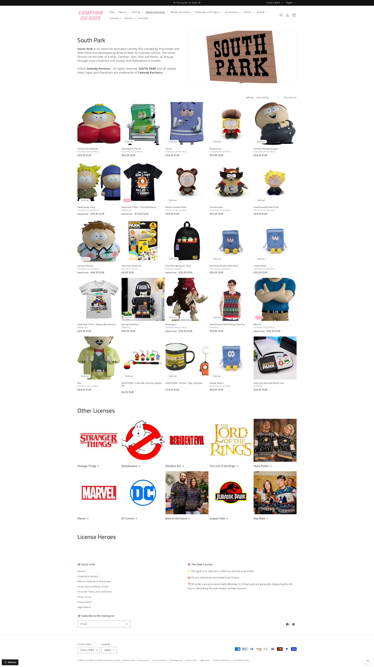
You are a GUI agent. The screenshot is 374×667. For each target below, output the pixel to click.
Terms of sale (191, 660)
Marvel (81, 518)
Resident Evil (173, 466)
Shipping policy (176, 660)
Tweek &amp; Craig (86, 207)
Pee (79, 383)
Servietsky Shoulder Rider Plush (224, 266)
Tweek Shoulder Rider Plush (266, 207)
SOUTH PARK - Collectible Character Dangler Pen (142, 384)
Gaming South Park (130, 324)
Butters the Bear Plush (176, 207)
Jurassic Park (217, 518)
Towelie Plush (260, 266)
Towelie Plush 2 (217, 383)
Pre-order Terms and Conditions (94, 591)
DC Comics (128, 518)
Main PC (257, 324)
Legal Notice (83, 607)
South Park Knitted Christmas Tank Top (227, 324)
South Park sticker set (132, 266)
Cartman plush (216, 207)
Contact (81, 571)
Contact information (221, 660)
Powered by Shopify (111, 660)
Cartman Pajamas (85, 266)
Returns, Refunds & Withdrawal (94, 581)
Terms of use (84, 597)
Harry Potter (261, 466)
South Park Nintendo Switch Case (269, 383)
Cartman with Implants (87, 148)
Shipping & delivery (87, 576)
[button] (123, 12)
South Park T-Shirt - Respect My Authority (96, 324)
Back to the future (176, 518)
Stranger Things (86, 466)
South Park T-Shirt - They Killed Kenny (139, 207)
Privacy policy (144, 660)
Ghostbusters (129, 466)
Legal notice (205, 660)
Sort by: (250, 97)
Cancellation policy (241, 660)
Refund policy (129, 660)
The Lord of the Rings (222, 466)
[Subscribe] (126, 624)
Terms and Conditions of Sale (93, 586)
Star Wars (259, 518)
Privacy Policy (84, 602)
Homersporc (171, 324)
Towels (169, 148)
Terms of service (159, 660)
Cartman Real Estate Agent (266, 148)
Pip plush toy (215, 148)
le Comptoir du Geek (93, 660)
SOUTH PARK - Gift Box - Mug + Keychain (184, 383)
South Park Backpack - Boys (178, 266)
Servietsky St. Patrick (131, 148)
